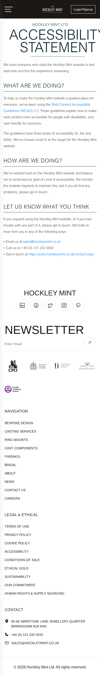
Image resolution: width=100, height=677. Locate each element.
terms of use (17, 526)
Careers (12, 498)
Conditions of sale (22, 560)
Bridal (10, 465)
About (10, 473)
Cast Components (21, 448)
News (9, 482)
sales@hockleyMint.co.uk (35, 643)
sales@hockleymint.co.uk (41, 241)
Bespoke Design (19, 423)
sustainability (17, 577)
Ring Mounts (16, 440)
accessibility (17, 551)
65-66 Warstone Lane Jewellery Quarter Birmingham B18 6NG (48, 623)
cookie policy (17, 543)
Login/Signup (83, 9)
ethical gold (16, 568)
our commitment (20, 585)
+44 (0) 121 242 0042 (27, 634)
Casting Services (20, 431)
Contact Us (15, 490)
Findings (12, 456)
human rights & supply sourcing (34, 593)
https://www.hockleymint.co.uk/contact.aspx (61, 254)
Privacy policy (18, 535)
